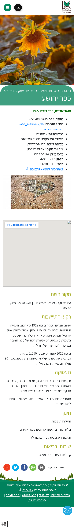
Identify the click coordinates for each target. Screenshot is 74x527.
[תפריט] (7, 7)
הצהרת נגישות (37, 500)
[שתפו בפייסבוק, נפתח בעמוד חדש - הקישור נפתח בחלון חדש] (24, 467)
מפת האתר (13, 495)
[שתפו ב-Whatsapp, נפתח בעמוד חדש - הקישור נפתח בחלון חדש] (33, 467)
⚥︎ (3, 524)
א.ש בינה (25, 490)
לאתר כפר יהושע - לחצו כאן (43, 169)
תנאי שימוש (29, 495)
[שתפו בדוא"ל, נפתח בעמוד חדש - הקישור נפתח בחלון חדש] (7, 467)
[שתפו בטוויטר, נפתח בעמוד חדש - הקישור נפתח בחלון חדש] (16, 467)
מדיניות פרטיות (60, 495)
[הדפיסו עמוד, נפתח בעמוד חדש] (42, 467)
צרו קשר (44, 495)
